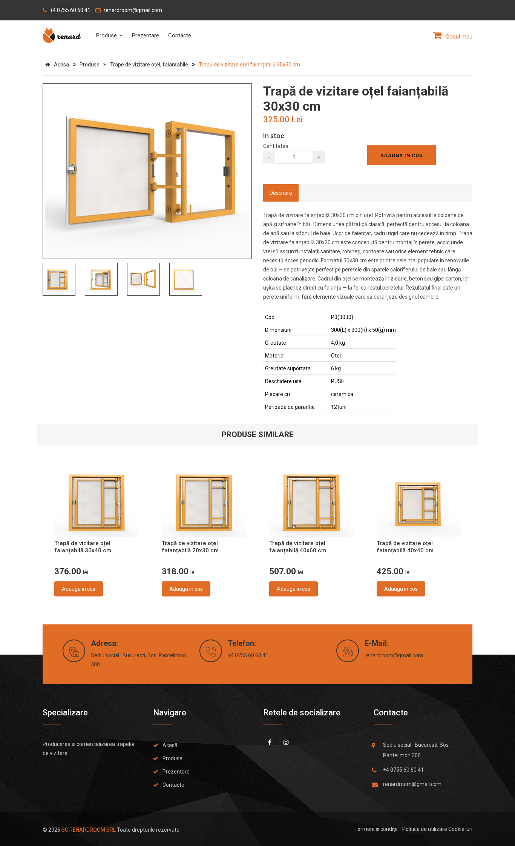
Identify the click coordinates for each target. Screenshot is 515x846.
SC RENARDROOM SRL (88, 830)
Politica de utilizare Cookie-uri (437, 829)
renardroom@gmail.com (394, 655)
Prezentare (145, 35)
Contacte (179, 35)
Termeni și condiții (375, 829)
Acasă (170, 745)
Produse (107, 35)
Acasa (61, 65)
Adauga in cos (78, 589)
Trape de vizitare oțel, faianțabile (149, 65)
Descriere (281, 193)
